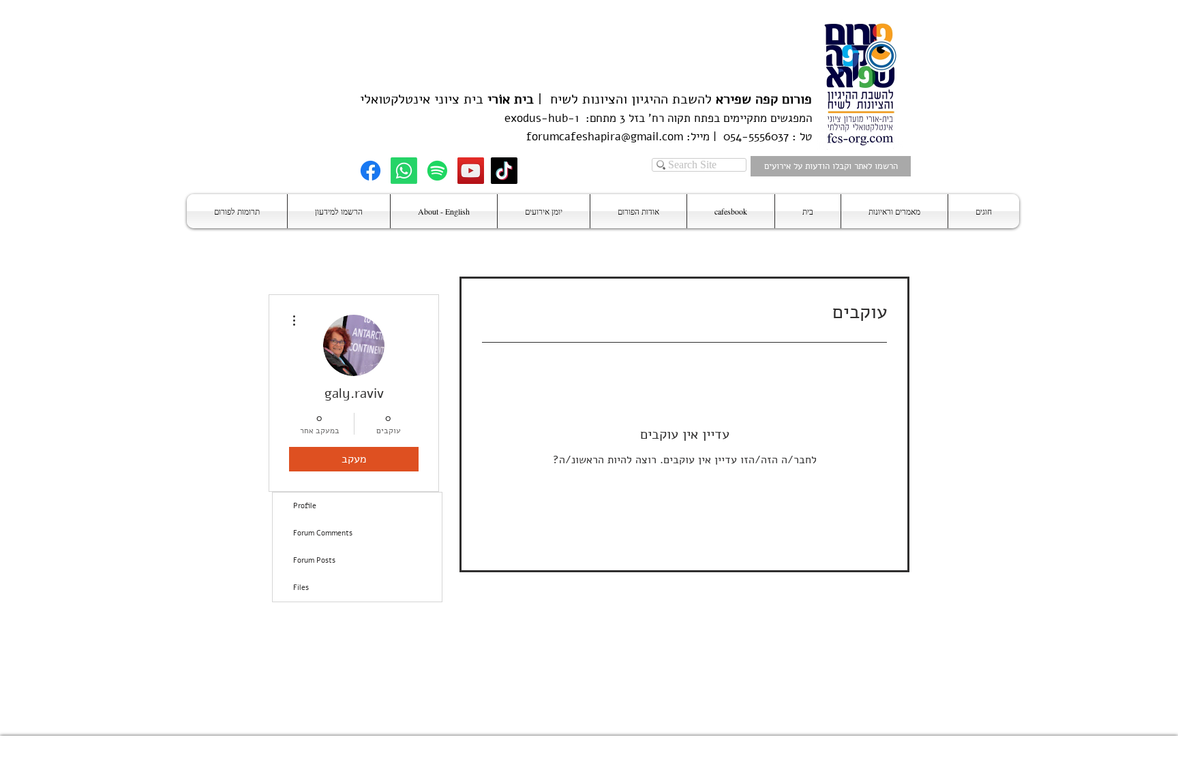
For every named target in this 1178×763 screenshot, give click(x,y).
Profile (304, 506)
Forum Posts (314, 560)
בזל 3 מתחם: (612, 118)
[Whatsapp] (404, 170)
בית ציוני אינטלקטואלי (421, 99)
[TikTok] (504, 170)
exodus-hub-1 (541, 118)
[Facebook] (370, 170)
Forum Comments (322, 533)
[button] (983, 211)
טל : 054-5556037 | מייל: (747, 136)
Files (301, 587)
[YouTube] (470, 170)
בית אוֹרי (510, 99)
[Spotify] (437, 170)
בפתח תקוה (692, 118)
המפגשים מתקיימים (766, 118)
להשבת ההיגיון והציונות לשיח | (673, 99)
